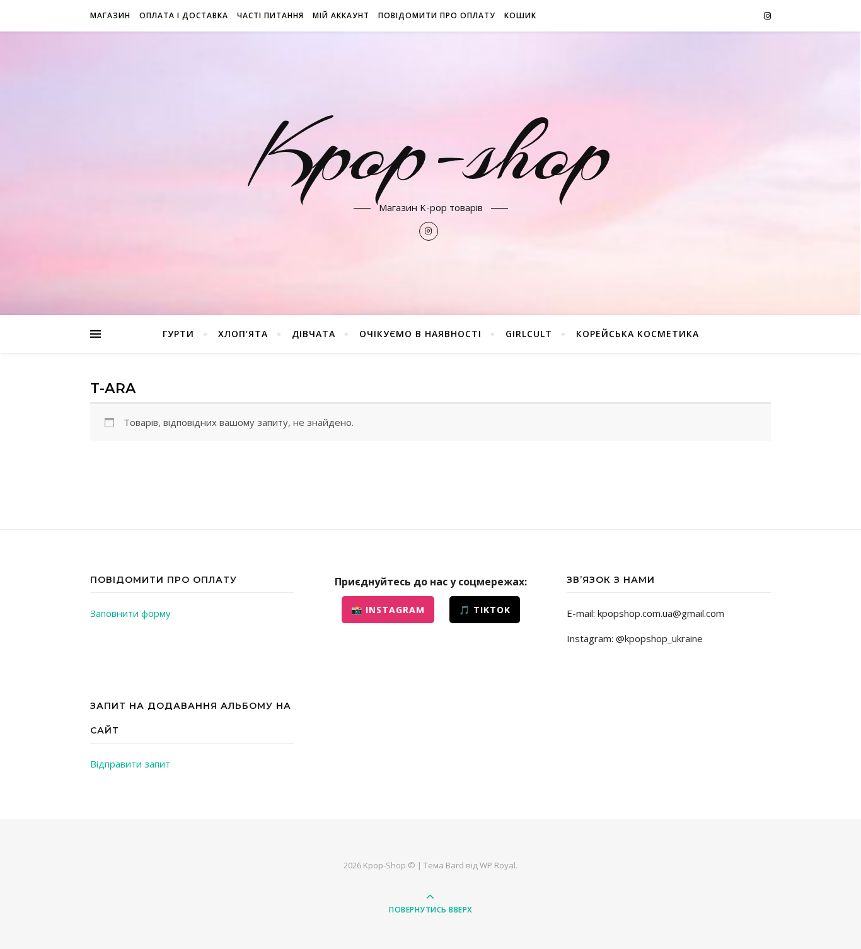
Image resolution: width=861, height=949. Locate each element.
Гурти (178, 334)
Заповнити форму (130, 613)
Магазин (110, 15)
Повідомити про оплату (436, 15)
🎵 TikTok (485, 610)
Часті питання (270, 15)
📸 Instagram (388, 610)
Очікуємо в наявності (420, 334)
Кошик (520, 15)
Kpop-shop (430, 152)
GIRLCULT (529, 334)
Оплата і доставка (183, 15)
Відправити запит (130, 763)
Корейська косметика (637, 334)
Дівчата (313, 334)
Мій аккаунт (341, 15)
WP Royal (498, 865)
